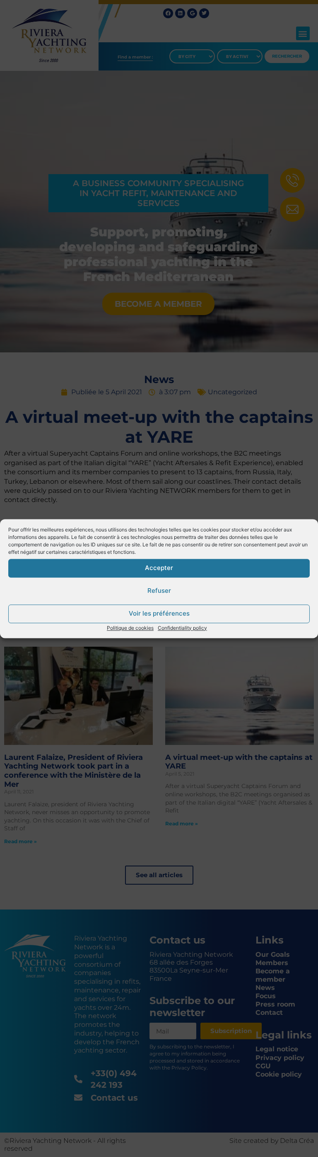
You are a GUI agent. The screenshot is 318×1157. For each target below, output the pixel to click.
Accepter (159, 568)
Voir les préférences (159, 613)
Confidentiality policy (182, 628)
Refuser (159, 590)
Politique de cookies (130, 628)
